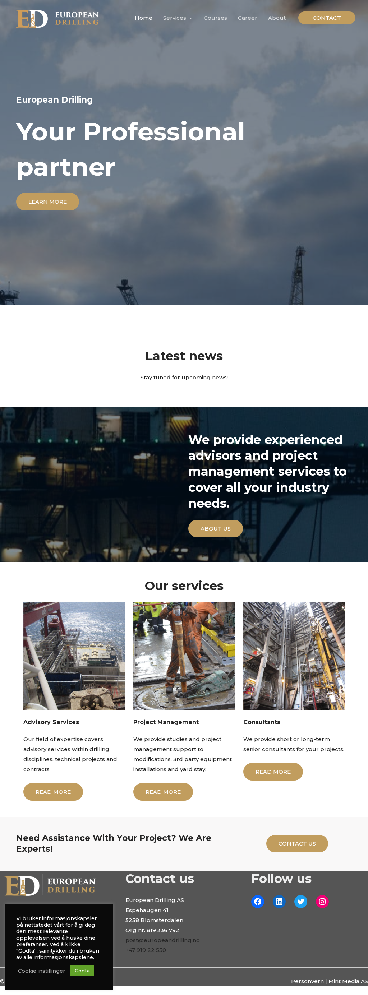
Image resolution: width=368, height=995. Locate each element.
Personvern (307, 981)
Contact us (297, 843)
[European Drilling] (57, 17)
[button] (326, 17)
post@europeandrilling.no (162, 940)
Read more (53, 791)
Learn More (47, 201)
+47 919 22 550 (145, 950)
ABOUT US (216, 528)
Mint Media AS (348, 981)
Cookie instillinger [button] (41, 971)
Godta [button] (82, 970)
